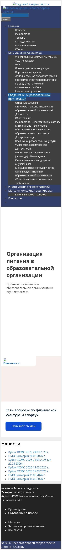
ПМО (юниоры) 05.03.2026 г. (26, 475)
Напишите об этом (23, 426)
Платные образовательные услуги (35, 141)
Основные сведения (27, 102)
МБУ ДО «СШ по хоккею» (25, 53)
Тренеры (20, 37)
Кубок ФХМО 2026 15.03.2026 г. (28, 467)
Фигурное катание (26, 45)
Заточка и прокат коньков (30, 194)
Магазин (14, 522)
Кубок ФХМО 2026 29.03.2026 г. (28, 452)
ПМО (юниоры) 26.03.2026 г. (26, 456)
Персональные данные (28, 72)
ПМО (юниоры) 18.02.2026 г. (26, 479)
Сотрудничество (25, 41)
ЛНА (17, 64)
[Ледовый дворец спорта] (31, 4)
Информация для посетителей (29, 187)
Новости (20, 30)
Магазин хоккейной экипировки (30, 190)
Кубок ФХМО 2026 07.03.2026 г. (28, 471)
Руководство (22, 33)
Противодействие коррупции (32, 68)
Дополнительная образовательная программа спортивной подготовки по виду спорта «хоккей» (36, 79)
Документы (21, 114)
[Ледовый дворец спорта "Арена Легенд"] (32, 12)
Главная (13, 26)
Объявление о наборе (28, 87)
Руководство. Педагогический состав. (37, 121)
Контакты (15, 198)
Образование (23, 118)
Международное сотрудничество (34, 167)
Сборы (19, 49)
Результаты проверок (28, 91)
